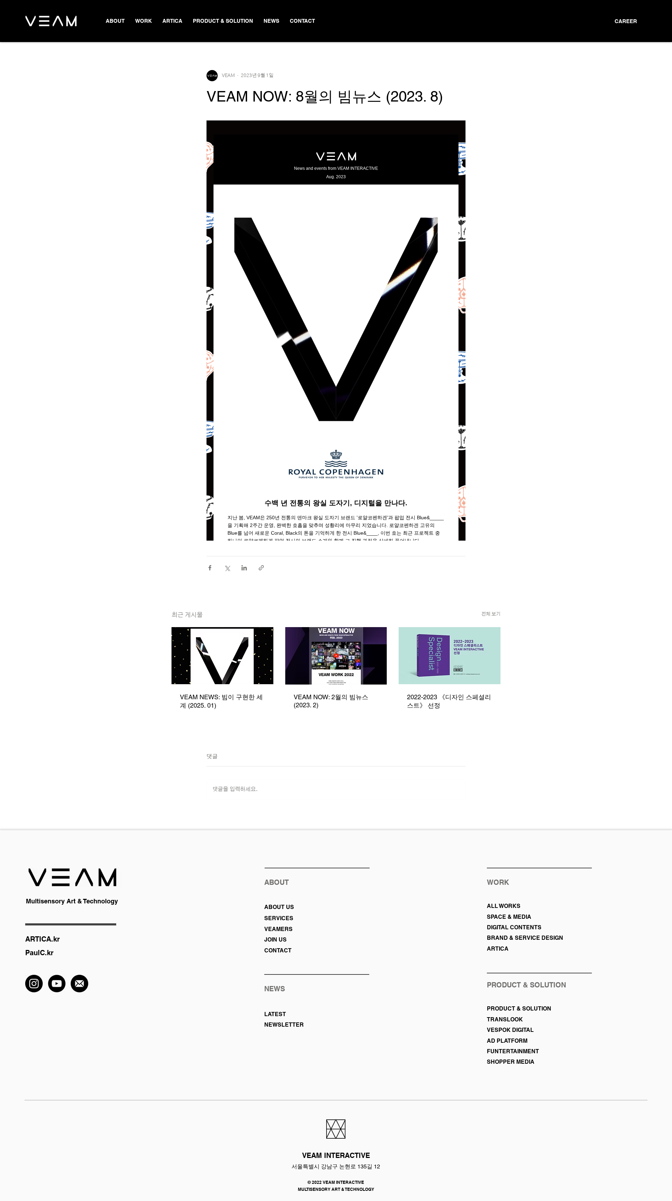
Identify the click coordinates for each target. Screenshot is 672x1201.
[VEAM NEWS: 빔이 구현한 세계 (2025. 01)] (222, 655)
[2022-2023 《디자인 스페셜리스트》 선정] (449, 655)
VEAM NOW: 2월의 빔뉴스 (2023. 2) (331, 701)
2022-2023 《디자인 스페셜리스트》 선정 (449, 701)
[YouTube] (56, 983)
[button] (115, 21)
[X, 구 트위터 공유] (227, 567)
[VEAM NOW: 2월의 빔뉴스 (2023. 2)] (336, 656)
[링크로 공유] (261, 567)
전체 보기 (490, 614)
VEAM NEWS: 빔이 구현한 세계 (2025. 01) (221, 701)
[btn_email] (79, 983)
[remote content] (335, 330)
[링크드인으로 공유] (244, 567)
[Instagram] (34, 983)
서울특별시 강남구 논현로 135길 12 (336, 1166)
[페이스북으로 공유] (209, 567)
